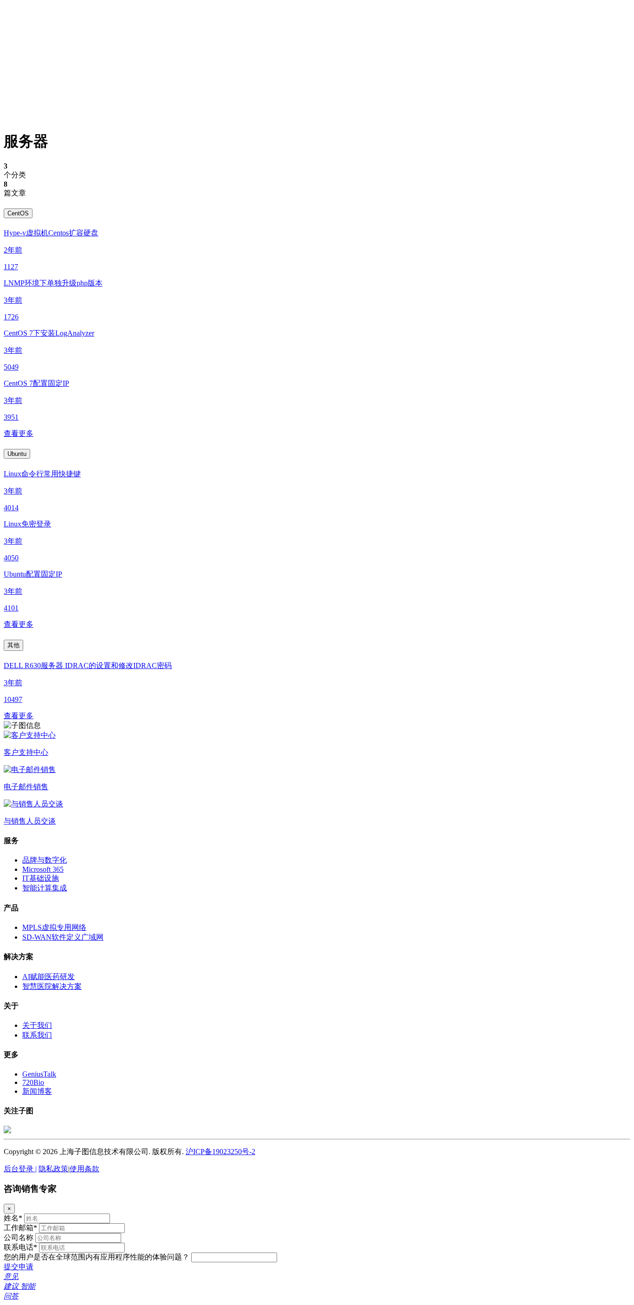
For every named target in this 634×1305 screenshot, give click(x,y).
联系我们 (37, 1035)
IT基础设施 (40, 878)
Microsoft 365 (43, 869)
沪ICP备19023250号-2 (220, 1152)
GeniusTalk (39, 1074)
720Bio (33, 1082)
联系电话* (20, 1247)
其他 (13, 645)
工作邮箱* (20, 1228)
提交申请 (18, 1267)
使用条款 (84, 1169)
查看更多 (18, 433)
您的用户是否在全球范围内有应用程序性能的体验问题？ (96, 1257)
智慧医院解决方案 (52, 986)
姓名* (13, 1218)
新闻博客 (37, 1091)
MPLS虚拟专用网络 (54, 927)
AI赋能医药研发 (48, 976)
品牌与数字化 (44, 860)
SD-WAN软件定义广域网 (63, 937)
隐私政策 (53, 1169)
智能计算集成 (44, 888)
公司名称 (18, 1237)
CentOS (18, 213)
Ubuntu (16, 453)
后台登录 (20, 1169)
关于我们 (37, 1025)
